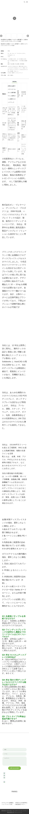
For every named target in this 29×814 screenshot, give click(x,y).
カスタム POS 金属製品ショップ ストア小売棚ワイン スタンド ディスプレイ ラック (8, 803)
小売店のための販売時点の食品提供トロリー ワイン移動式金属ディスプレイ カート (21, 803)
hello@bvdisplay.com (11, 775)
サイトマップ (18, 812)
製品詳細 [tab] (14, 81)
